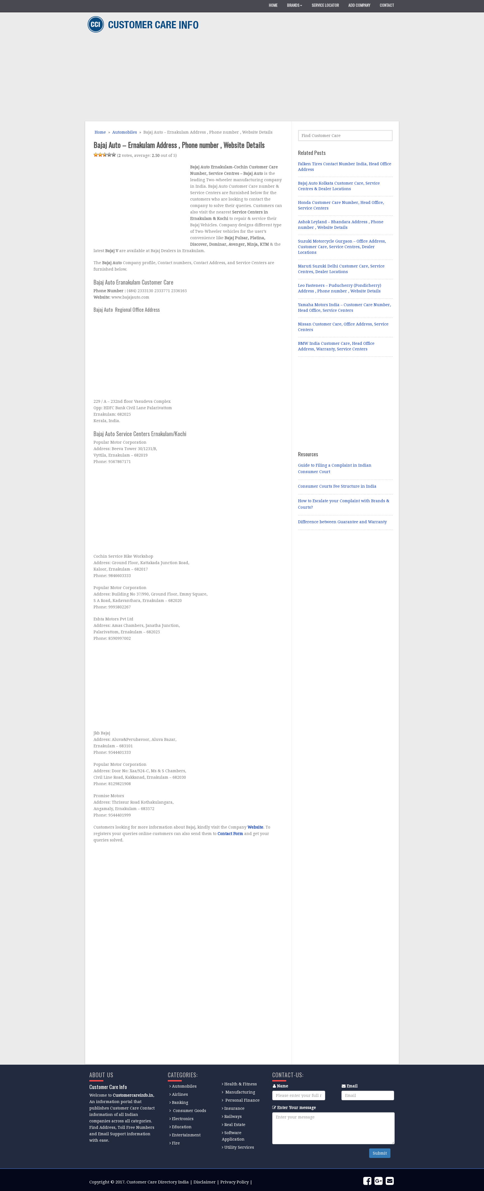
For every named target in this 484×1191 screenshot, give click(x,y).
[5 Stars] (113, 154)
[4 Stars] (109, 154)
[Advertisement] (239, 78)
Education (182, 1127)
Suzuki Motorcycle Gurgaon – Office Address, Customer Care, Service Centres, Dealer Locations (342, 247)
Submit (380, 1153)
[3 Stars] (105, 154)
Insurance (234, 1108)
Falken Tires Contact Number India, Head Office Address (344, 167)
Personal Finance (242, 1100)
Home (100, 132)
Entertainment (186, 1135)
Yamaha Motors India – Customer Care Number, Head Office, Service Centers (344, 308)
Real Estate (234, 1124)
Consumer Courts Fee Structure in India (337, 486)
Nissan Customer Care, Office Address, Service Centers (343, 327)
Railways (233, 1116)
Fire (176, 1143)
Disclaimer (205, 1182)
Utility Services (239, 1147)
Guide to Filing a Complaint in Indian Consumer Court (334, 468)
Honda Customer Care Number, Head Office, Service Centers (341, 205)
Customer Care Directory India (158, 1182)
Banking (180, 1102)
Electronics (183, 1118)
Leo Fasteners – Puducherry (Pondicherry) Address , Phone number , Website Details (339, 288)
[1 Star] (96, 154)
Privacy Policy (234, 1182)
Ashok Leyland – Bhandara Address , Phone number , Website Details (340, 225)
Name (282, 1086)
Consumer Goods (189, 1110)
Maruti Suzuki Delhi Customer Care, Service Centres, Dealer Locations (341, 269)
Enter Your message (296, 1107)
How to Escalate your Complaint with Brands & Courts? (343, 504)
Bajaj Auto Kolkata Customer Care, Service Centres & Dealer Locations (339, 186)
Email (352, 1086)
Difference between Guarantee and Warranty (342, 522)
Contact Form (230, 833)
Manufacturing (240, 1092)
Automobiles (124, 132)
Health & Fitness (240, 1084)
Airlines (180, 1094)
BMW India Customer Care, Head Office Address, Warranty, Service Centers (336, 346)
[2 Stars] (100, 154)
